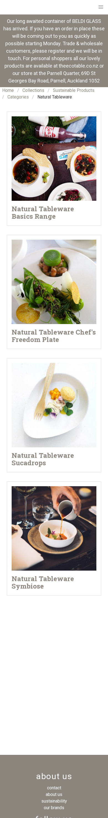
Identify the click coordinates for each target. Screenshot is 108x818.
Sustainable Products (73, 90)
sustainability (54, 801)
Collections (33, 90)
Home (8, 90)
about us (54, 794)
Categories (18, 97)
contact (54, 787)
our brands (54, 807)
